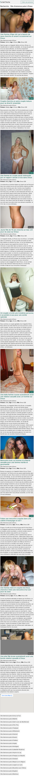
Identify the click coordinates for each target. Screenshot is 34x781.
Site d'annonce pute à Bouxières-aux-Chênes (13, 768)
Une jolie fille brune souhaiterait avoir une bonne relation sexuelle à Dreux (16, 657)
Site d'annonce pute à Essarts (8, 737)
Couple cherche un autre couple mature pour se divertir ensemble (16, 102)
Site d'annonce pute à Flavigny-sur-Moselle (12, 755)
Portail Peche (5, 2)
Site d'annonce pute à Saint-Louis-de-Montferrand (14, 722)
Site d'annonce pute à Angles (8, 743)
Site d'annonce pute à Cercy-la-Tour (10, 715)
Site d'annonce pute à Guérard (8, 734)
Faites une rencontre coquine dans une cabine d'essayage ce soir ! (15, 520)
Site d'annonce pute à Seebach (9, 758)
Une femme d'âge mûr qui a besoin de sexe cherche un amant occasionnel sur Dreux (16, 36)
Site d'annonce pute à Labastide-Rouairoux (12, 749)
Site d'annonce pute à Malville (8, 719)
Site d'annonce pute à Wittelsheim (10, 731)
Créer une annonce (27, 2)
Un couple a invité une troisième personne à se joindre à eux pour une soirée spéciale (16, 315)
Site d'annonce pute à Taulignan (9, 728)
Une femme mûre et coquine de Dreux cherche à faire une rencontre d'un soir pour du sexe (15, 590)
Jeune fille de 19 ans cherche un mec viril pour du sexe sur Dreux (16, 231)
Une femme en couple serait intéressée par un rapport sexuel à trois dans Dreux (16, 176)
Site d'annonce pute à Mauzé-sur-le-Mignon (12, 762)
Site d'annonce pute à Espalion (9, 771)
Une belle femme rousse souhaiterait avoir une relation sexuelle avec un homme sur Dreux (17, 397)
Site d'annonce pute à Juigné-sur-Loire (11, 765)
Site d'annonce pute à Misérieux (9, 774)
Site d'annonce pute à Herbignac (9, 746)
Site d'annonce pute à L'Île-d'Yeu (9, 725)
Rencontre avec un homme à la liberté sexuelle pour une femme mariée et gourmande (15, 462)
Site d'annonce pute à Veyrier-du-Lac (10, 752)
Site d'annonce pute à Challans (9, 740)
